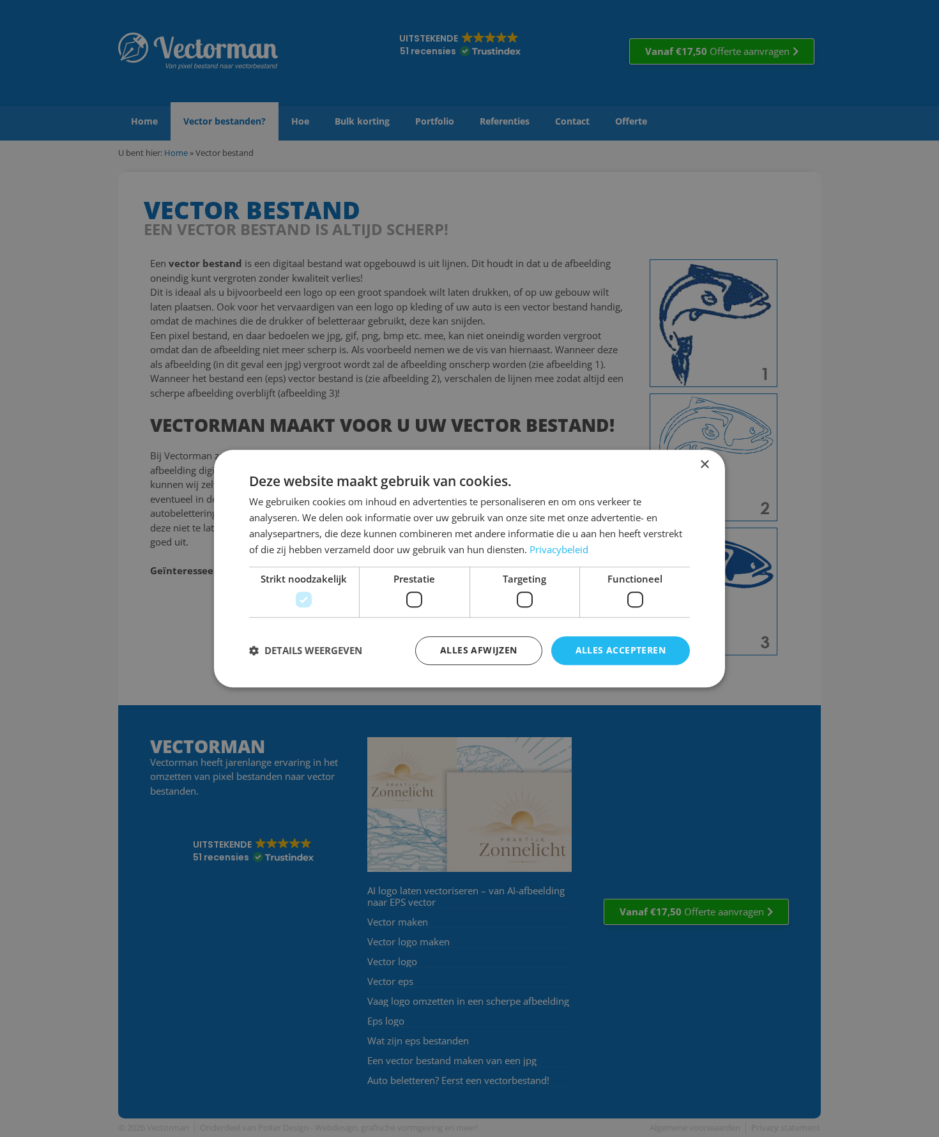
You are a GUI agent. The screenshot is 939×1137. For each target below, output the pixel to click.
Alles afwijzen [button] (478, 650)
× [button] (704, 464)
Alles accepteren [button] (621, 650)
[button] (305, 650)
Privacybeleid (559, 549)
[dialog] (469, 568)
